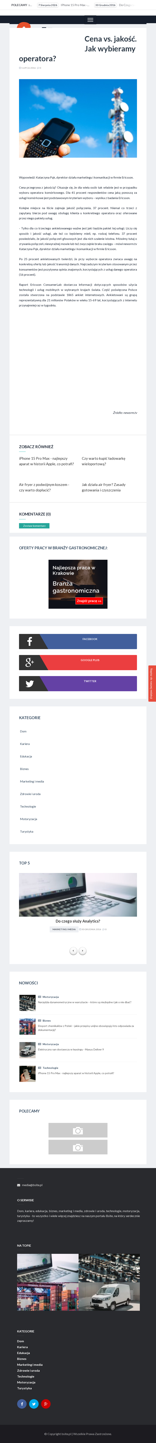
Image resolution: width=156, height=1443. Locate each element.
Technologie (50, 1067)
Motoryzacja (50, 996)
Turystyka (24, 1388)
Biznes (46, 1020)
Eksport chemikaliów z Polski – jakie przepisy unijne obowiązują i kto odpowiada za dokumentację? (48, 1293)
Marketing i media (64, 929)
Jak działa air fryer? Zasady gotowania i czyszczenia (104, 487)
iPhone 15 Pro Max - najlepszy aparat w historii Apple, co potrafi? (57, 5)
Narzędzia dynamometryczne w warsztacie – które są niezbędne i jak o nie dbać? (109, 1264)
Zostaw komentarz (34, 525)
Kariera (22, 1347)
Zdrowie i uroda (28, 1370)
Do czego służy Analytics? (114, 5)
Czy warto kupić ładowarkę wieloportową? (103, 461)
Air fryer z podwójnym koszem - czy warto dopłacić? (44, 487)
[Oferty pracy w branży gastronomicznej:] (78, 607)
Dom (20, 1341)
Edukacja (23, 1352)
